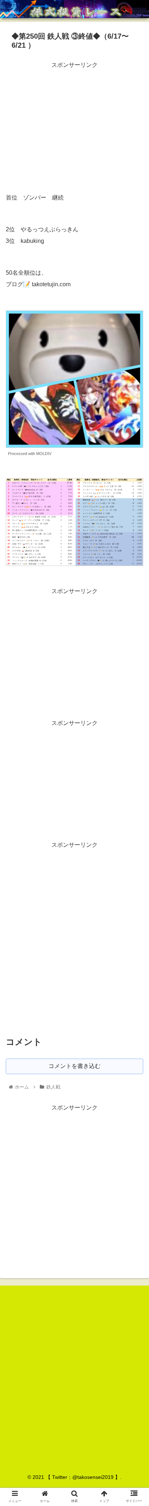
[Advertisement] (74, 121)
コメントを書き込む (74, 1066)
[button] (134, 939)
